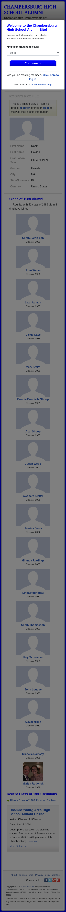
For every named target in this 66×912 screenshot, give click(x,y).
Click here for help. (42, 84)
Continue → (33, 63)
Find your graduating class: (23, 46)
